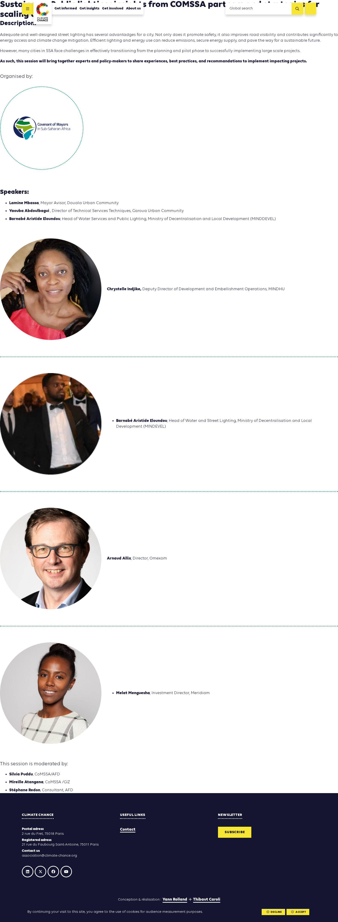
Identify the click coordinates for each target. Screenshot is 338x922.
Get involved (112, 8)
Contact (127, 829)
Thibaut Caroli (206, 899)
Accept (300, 912)
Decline (276, 912)
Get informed (65, 8)
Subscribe (235, 832)
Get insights (89, 8)
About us (133, 8)
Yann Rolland (175, 899)
